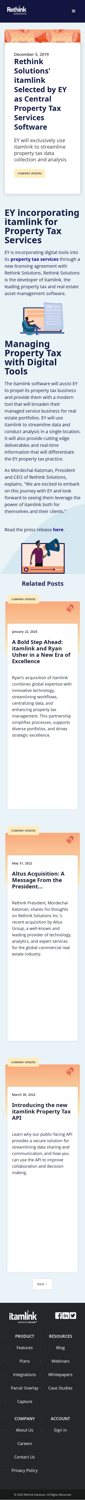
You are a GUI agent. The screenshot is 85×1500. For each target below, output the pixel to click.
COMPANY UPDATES (29, 173)
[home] (16, 9)
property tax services (34, 259)
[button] (73, 11)
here (58, 529)
